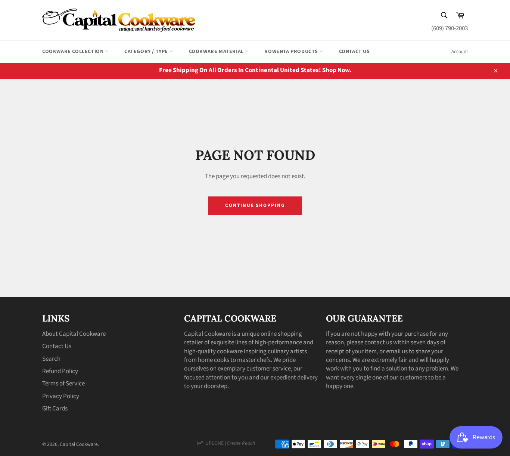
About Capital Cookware (74, 333)
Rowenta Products (291, 51)
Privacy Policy (60, 396)
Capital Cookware (79, 444)
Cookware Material (217, 51)
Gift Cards (55, 408)
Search (51, 358)
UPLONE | (229, 443)
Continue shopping (255, 205)
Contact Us (354, 51)
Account (459, 51)
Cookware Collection (73, 51)
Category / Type (147, 51)
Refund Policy (60, 371)
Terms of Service (63, 383)
